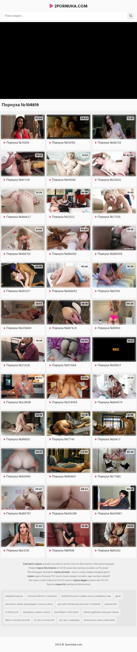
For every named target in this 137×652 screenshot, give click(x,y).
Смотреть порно (32, 564)
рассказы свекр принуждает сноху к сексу (29, 604)
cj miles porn (12, 612)
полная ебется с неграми (42, 596)
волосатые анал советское (99, 620)
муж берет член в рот (66, 612)
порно (30, 576)
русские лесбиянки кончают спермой (78, 604)
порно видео (80, 580)
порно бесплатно (46, 568)
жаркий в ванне (14, 596)
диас (118, 596)
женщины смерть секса (36, 612)
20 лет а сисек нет (44, 620)
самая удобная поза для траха (101, 612)
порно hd (60, 584)
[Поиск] (130, 15)
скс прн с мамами (69, 620)
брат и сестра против (17, 620)
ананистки (111, 604)
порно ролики (62, 572)
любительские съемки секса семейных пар (86, 596)
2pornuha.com (70, 6)
